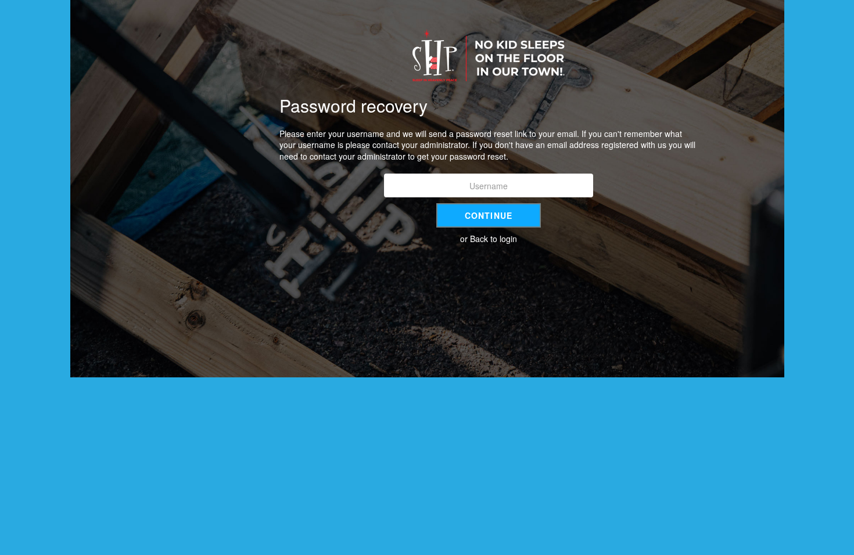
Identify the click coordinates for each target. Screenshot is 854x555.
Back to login (493, 238)
